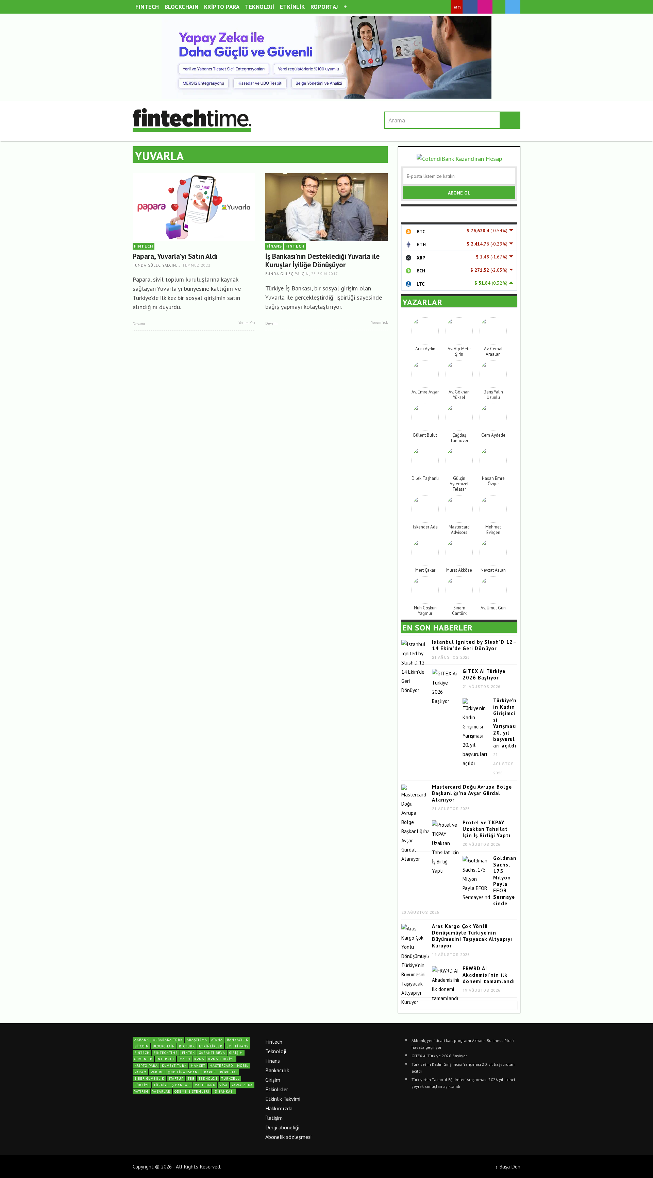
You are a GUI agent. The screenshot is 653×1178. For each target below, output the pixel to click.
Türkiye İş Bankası (172, 1085)
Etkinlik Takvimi (282, 1098)
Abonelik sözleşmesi (288, 1136)
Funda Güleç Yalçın (154, 265)
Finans (272, 1060)
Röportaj (228, 1072)
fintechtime (166, 1052)
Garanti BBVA (212, 1052)
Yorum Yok (246, 322)
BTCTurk (187, 1046)
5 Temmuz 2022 (195, 265)
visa (223, 1085)
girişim (236, 1052)
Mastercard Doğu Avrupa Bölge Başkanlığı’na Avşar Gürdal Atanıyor (472, 793)
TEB (191, 1078)
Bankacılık (277, 1070)
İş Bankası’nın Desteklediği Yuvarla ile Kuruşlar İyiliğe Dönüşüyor (322, 260)
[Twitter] (512, 7)
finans (241, 1046)
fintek (188, 1052)
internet (165, 1059)
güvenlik (143, 1059)
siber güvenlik (149, 1078)
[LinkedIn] (498, 7)
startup (176, 1078)
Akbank (141, 1040)
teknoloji (208, 1078)
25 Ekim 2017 (324, 274)
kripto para (146, 1065)
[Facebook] (470, 7)
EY (229, 1046)
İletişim (274, 1117)
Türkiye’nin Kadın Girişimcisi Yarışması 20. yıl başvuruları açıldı (505, 723)
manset (198, 1065)
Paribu (157, 1072)
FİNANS (274, 246)
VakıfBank (205, 1085)
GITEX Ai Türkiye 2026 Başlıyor (484, 674)
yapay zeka (242, 1085)
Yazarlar (161, 1091)
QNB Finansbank (184, 1072)
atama (217, 1040)
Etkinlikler (276, 1089)
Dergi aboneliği (282, 1127)
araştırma (197, 1040)
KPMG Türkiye (221, 1059)
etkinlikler (210, 1046)
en (457, 7)
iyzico (184, 1059)
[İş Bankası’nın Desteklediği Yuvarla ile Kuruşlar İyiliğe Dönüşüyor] (326, 207)
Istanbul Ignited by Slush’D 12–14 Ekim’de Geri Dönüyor (474, 645)
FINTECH (143, 246)
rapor (210, 1072)
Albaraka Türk (168, 1040)
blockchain (164, 1046)
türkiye (142, 1085)
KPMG (199, 1059)
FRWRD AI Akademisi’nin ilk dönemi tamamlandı (489, 975)
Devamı (139, 323)
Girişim (272, 1079)
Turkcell (230, 1078)
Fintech (273, 1041)
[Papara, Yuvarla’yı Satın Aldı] (194, 207)
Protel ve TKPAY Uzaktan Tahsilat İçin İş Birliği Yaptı (486, 829)
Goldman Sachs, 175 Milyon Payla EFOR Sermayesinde (505, 881)
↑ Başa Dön (507, 1166)
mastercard (221, 1065)
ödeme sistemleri (192, 1091)
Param (140, 1072)
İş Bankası (224, 1091)
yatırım (141, 1091)
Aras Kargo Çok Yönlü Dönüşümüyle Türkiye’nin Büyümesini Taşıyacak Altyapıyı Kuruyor (472, 936)
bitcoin (141, 1046)
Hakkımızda (278, 1108)
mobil (242, 1065)
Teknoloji (275, 1051)
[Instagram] (485, 7)
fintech (142, 1052)
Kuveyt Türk (174, 1065)
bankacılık (237, 1040)
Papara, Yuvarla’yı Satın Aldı (175, 256)
